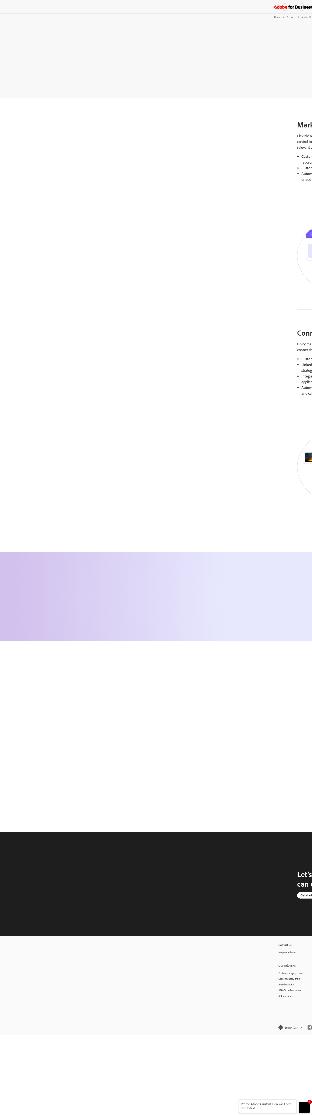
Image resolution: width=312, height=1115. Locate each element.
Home (277, 17)
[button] (289, 1027)
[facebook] (310, 1027)
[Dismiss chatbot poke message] (236, 1102)
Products (291, 17)
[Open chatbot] (304, 1107)
